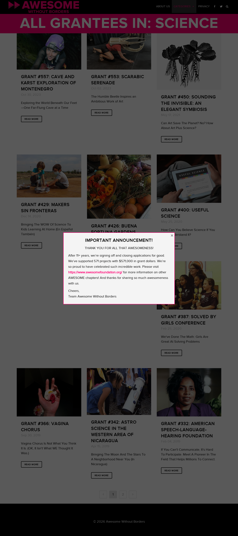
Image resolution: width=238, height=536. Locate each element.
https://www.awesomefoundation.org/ (95, 272)
